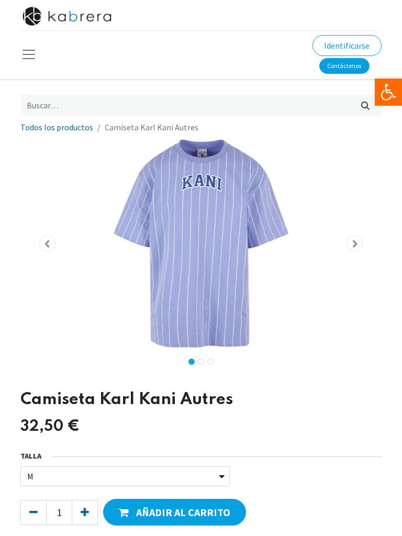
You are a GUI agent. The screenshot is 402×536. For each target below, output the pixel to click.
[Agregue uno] (85, 512)
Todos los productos (56, 127)
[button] (47, 243)
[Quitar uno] (33, 512)
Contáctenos (344, 66)
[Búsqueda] (366, 105)
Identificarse (347, 45)
